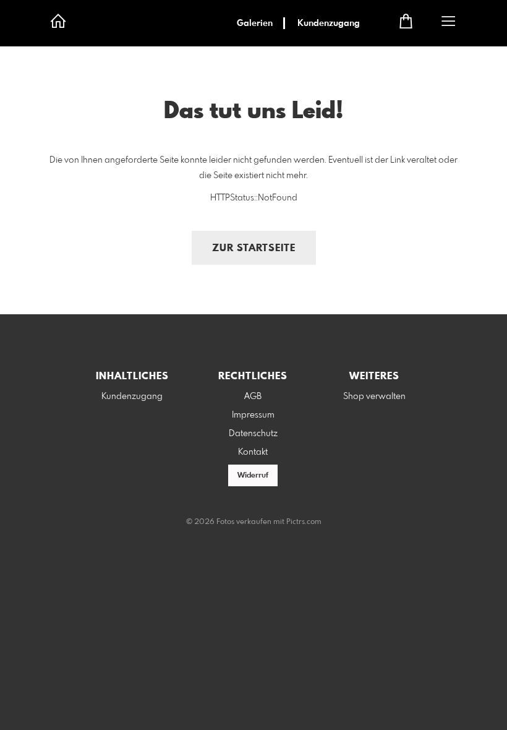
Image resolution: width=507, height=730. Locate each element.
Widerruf (252, 475)
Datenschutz (253, 433)
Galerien (255, 23)
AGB (253, 396)
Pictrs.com (304, 522)
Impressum (253, 415)
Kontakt (253, 452)
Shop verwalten (374, 396)
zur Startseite (254, 248)
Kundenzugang (328, 23)
